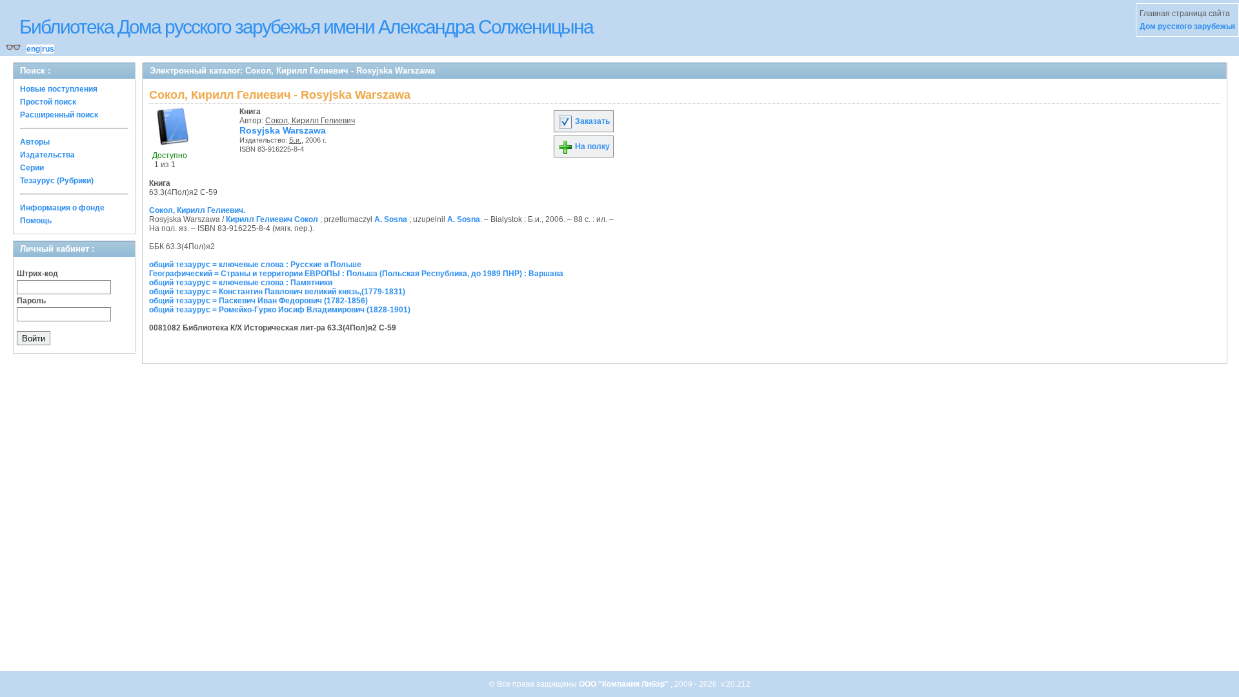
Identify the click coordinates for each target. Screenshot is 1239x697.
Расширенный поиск (59, 114)
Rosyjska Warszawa (282, 130)
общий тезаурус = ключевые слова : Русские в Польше (255, 264)
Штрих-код (37, 273)
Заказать (591, 121)
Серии (32, 167)
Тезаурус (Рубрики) (57, 180)
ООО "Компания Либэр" (624, 684)
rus (48, 49)
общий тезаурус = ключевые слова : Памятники (240, 282)
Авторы (35, 141)
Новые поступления (58, 89)
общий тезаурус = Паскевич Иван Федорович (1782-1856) (258, 300)
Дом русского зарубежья (1187, 26)
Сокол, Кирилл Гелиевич (310, 120)
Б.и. (295, 140)
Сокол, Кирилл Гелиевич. (197, 210)
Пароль (31, 300)
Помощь (36, 220)
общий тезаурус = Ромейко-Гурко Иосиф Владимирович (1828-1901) (279, 309)
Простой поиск (48, 101)
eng (33, 49)
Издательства (47, 154)
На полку (591, 146)
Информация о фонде (62, 207)
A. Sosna (390, 219)
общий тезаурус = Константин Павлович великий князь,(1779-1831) (277, 291)
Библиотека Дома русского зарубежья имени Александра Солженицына (306, 26)
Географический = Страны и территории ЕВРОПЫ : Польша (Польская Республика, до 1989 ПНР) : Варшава (356, 273)
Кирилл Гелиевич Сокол (272, 219)
